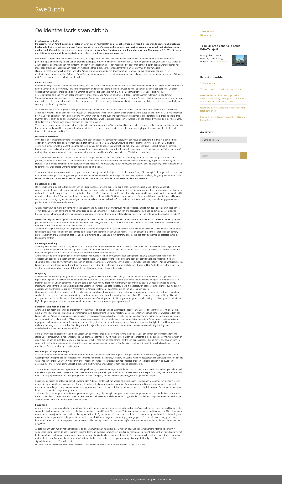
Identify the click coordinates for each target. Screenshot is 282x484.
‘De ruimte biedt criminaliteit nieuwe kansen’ (221, 89)
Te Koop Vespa (207, 83)
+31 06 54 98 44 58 (162, 479)
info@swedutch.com (140, 479)
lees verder (222, 61)
